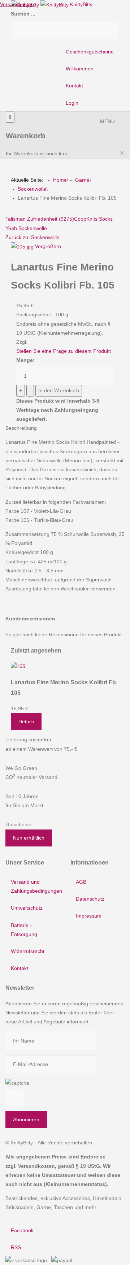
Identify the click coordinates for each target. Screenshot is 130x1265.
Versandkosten (17, 4)
